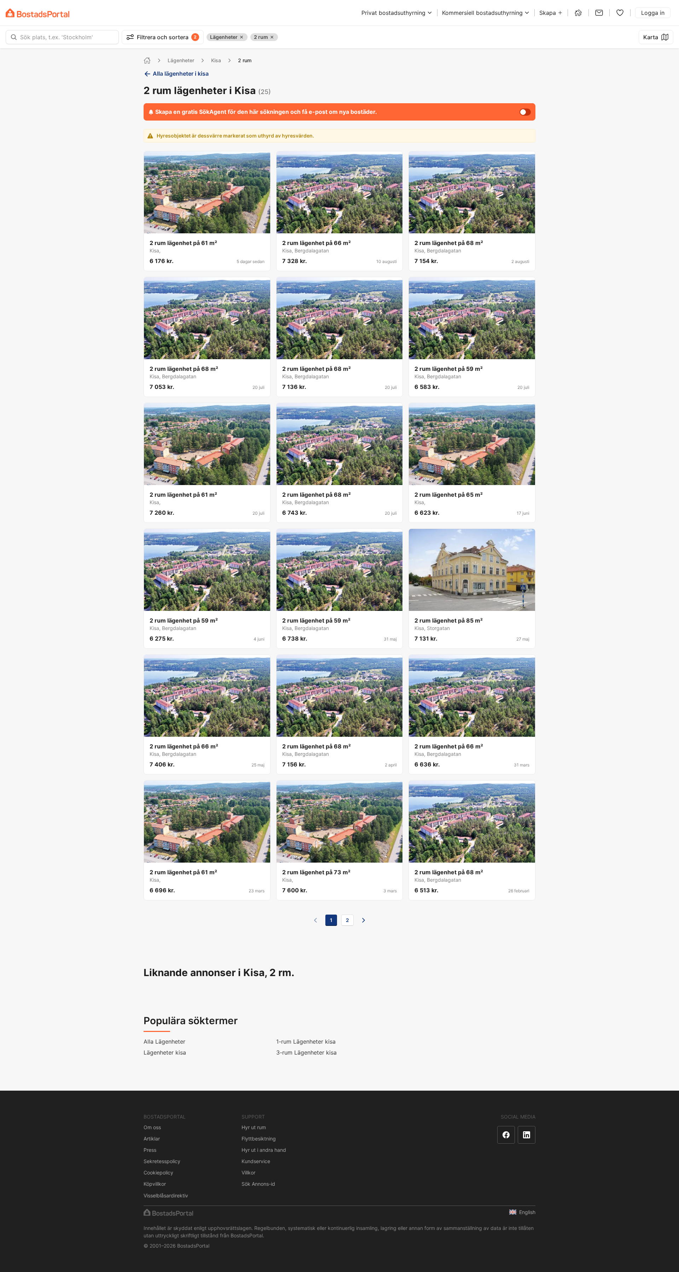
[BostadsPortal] (37, 13)
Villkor (248, 1172)
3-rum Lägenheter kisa (306, 1052)
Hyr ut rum (254, 1127)
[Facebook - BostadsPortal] (506, 1135)
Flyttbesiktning (259, 1139)
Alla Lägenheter (164, 1041)
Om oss (152, 1127)
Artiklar (152, 1139)
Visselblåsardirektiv (166, 1195)
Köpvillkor (155, 1184)
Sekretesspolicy (162, 1161)
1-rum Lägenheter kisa (306, 1041)
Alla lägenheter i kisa (181, 73)
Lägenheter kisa (165, 1052)
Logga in (653, 12)
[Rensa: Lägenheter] (241, 37)
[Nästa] (363, 920)
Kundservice (256, 1161)
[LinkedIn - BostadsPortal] (526, 1135)
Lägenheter (181, 60)
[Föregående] (315, 920)
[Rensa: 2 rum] (271, 37)
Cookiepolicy (158, 1172)
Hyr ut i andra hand (264, 1150)
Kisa (216, 60)
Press (150, 1150)
